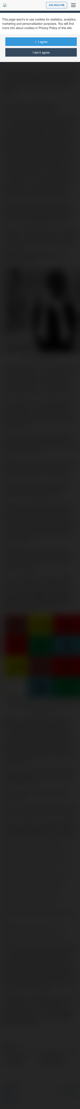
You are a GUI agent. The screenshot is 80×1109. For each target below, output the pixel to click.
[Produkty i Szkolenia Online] (5, 5)
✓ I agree (41, 42)
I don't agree (41, 52)
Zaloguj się (56, 5)
